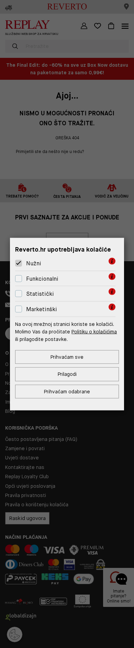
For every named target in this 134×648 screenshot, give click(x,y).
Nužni (33, 263)
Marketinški (41, 309)
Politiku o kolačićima (94, 332)
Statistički (40, 293)
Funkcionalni (42, 278)
